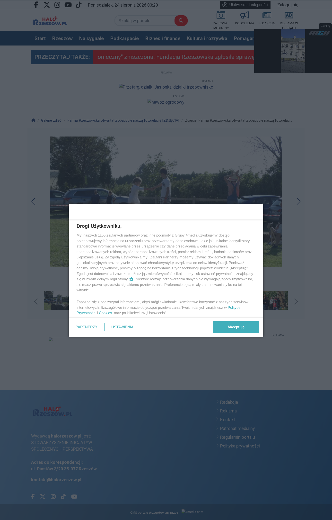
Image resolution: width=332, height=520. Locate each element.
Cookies (105, 313)
